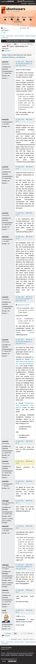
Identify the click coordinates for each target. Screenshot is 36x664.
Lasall (4, 610)
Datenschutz (14, 655)
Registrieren (31, 3)
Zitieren (30, 62)
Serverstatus (29, 655)
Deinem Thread (25, 333)
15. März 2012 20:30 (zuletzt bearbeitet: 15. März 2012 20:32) (24, 63)
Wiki (18, 17)
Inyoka (9, 647)
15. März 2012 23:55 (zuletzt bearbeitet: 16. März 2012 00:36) (24, 299)
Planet (30, 17)
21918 (9, 516)
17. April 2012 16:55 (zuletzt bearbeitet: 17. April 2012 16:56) (24, 566)
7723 (9, 629)
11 (22, 44)
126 (9, 126)
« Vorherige (7, 44)
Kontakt (8, 655)
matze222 (5, 120)
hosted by (4, 1)
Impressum (21, 655)
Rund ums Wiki (19, 36)
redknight (5, 501)
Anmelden (24, 3)
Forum (12, 17)
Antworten (7, 51)
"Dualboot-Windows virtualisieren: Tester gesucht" (25, 405)
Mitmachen (18, 22)
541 (9, 75)
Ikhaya (24, 17)
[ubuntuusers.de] (13, 10)
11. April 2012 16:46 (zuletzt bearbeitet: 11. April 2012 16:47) (24, 341)
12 (25, 44)
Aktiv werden (10, 36)
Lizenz (3, 655)
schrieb (26, 305)
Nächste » (30, 44)
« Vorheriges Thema (15, 639)
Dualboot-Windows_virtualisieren (13, 57)
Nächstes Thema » (28, 639)
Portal (5, 17)
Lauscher (5, 62)
